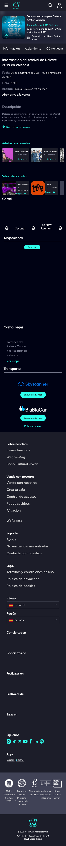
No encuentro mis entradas (27, 546)
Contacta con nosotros (24, 553)
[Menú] (6, 5)
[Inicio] (14, 5)
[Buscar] (50, 5)
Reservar (32, 247)
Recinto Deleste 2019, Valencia (42, 25)
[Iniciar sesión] (59, 5)
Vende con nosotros (22, 483)
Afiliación (14, 510)
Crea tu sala (16, 489)
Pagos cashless (18, 503)
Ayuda (11, 539)
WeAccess (14, 521)
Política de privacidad (23, 579)
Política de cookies (21, 586)
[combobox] (33, 605)
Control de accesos (21, 496)
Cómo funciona (18, 450)
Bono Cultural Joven (22, 464)
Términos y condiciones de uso (30, 572)
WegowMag (16, 457)
